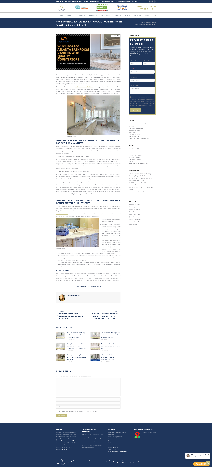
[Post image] (60, 335)
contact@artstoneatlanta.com (141, 138)
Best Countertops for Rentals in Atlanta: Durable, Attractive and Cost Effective (142, 179)
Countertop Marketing (106, 461)
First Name (133, 60)
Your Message (134, 85)
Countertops (132, 207)
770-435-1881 (146, 8)
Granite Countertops (134, 209)
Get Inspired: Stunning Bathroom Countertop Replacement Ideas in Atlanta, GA (76, 357)
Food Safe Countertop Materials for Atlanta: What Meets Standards (142, 184)
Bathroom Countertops (63, 35)
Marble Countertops (134, 214)
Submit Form (135, 110)
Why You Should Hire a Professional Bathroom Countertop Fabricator (107, 357)
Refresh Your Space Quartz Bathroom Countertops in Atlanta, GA (110, 346)
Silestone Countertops (135, 222)
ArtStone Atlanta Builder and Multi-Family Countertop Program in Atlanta (140, 175)
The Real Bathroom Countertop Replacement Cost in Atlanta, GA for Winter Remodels (76, 335)
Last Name (146, 60)
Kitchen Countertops (134, 212)
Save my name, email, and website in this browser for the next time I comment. (77, 411)
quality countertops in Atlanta (84, 87)
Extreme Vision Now (73, 463)
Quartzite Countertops (135, 219)
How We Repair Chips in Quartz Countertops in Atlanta (141, 188)
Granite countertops (62, 214)
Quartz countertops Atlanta (63, 443)
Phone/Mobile (133, 77)
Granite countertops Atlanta (68, 441)
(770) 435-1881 (136, 134)
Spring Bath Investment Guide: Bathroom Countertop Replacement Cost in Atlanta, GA (76, 346)
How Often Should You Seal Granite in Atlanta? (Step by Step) (141, 193)
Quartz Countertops (134, 217)
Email (131, 69)
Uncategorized (133, 224)
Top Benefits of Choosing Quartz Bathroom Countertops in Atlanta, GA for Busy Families (110, 335)
